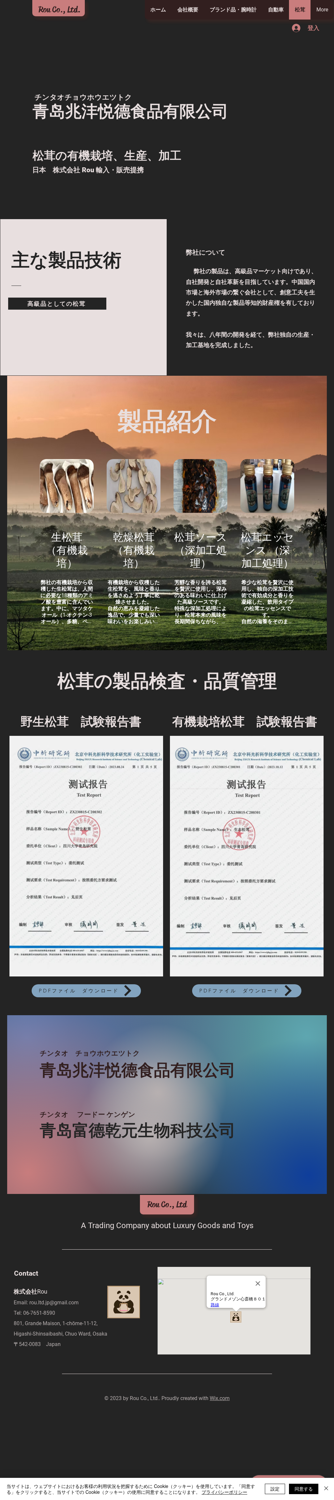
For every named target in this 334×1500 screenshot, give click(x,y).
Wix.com (220, 1398)
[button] (86, 856)
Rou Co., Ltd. (59, 9)
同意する (304, 1488)
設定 (275, 1488)
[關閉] (326, 1489)
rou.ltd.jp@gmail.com (54, 1302)
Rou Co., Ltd (167, 1204)
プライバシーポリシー (224, 1492)
